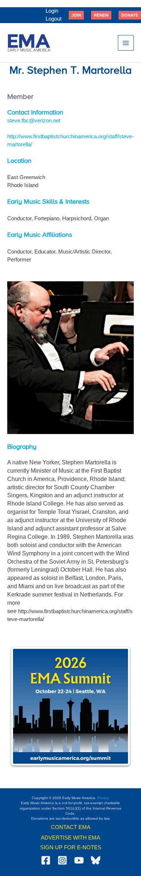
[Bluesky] (96, 860)
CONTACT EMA (70, 827)
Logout (53, 19)
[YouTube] (79, 860)
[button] (76, 15)
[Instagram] (62, 860)
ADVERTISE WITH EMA (70, 838)
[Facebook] (46, 860)
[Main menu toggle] (126, 43)
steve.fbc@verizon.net (33, 120)
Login (52, 11)
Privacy (103, 798)
